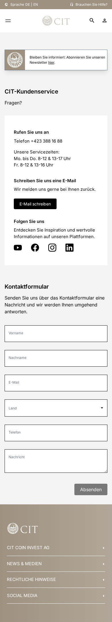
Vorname (16, 333)
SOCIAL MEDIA (22, 595)
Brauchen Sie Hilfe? (91, 4)
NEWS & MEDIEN (24, 563)
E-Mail (14, 382)
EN (35, 4)
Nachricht (17, 457)
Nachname (17, 357)
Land (13, 408)
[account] (104, 20)
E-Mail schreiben (35, 203)
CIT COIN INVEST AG (28, 547)
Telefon (15, 432)
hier (51, 62)
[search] (91, 21)
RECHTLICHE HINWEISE (31, 579)
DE (27, 4)
